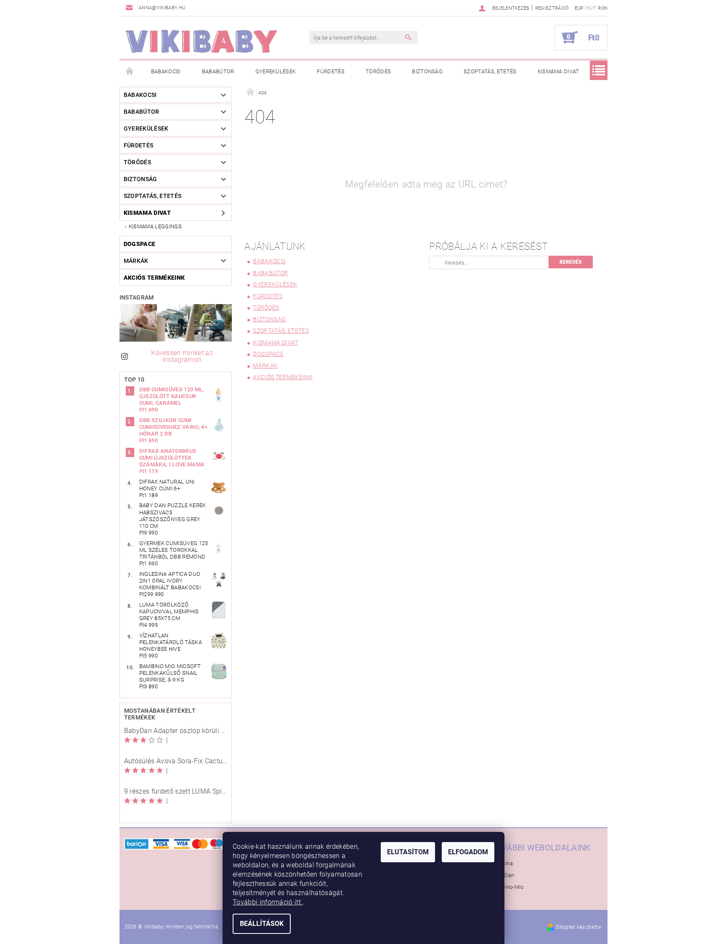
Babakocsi (166, 71)
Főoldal (130, 72)
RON (603, 8)
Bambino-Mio (507, 887)
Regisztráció (552, 8)
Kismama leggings (155, 226)
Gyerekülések (275, 71)
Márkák (136, 260)
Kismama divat (558, 71)
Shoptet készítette (578, 927)
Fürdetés (331, 71)
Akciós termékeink (154, 277)
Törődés (378, 71)
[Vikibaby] (201, 41)
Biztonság (427, 71)
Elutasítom (408, 852)
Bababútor (218, 71)
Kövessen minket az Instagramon (182, 356)
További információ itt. (267, 902)
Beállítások (262, 924)
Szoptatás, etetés (490, 71)
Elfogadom (468, 852)
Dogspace (140, 244)
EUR (579, 8)
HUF (590, 8)
